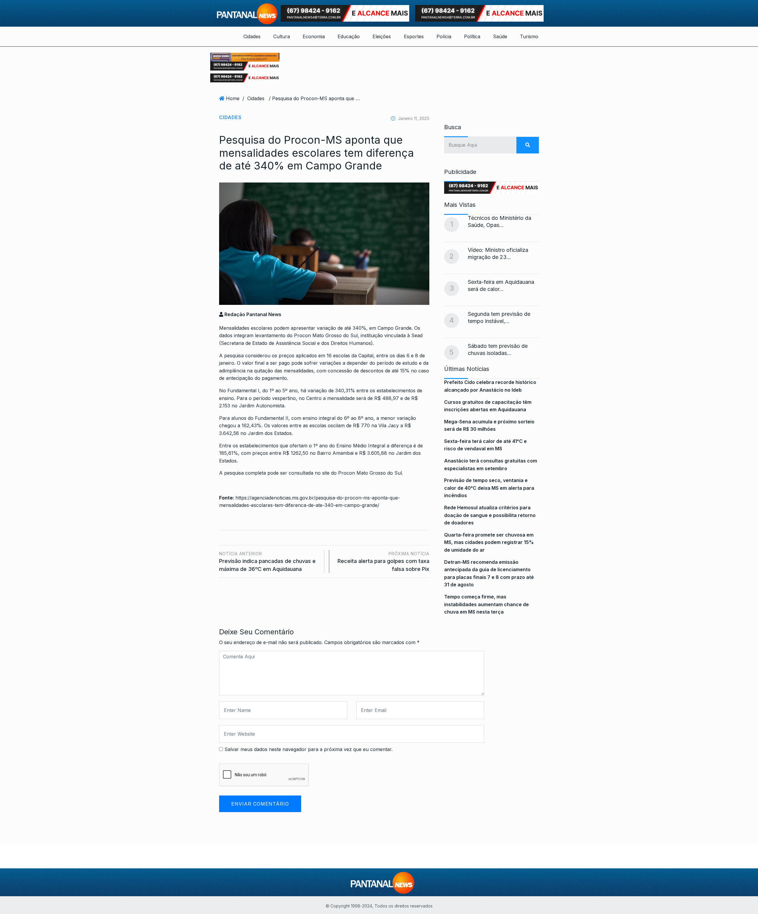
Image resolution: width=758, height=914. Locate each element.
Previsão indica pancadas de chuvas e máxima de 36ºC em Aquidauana (267, 561)
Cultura (281, 36)
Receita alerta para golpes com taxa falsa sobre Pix (383, 561)
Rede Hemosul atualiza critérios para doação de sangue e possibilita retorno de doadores (490, 515)
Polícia (443, 36)
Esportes (414, 36)
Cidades (252, 36)
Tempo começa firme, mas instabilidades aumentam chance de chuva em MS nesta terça (486, 604)
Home (233, 98)
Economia (314, 36)
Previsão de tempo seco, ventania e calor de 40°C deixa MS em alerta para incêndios (489, 487)
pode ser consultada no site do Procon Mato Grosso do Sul (334, 473)
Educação (349, 36)
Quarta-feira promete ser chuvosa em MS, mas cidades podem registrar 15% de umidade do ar (489, 542)
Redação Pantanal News (252, 314)
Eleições (381, 36)
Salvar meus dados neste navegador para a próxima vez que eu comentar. (308, 749)
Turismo (529, 36)
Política (472, 36)
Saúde (500, 36)
